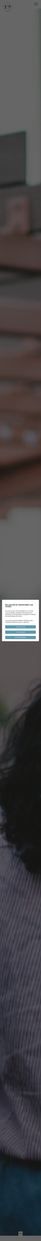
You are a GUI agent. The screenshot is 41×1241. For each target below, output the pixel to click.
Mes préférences (20, 637)
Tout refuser (20, 632)
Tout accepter (20, 627)
